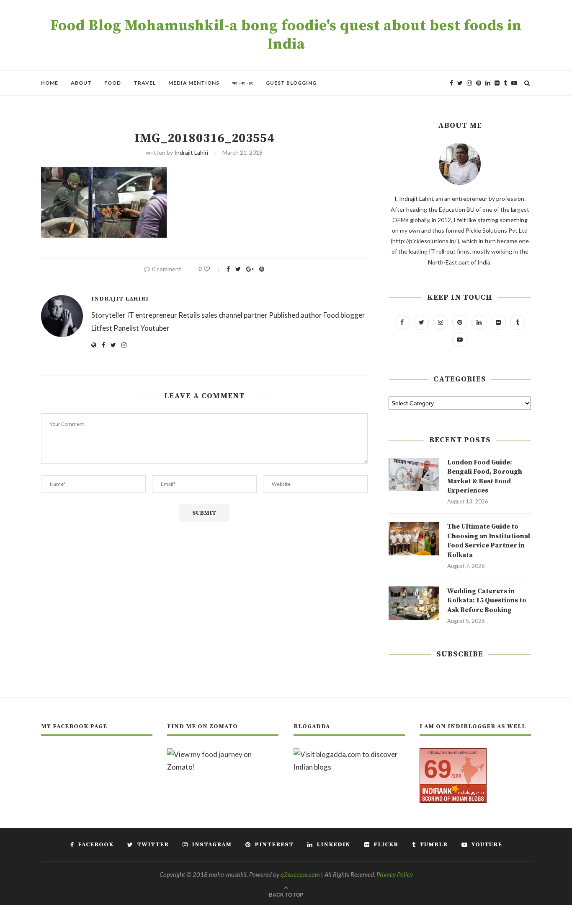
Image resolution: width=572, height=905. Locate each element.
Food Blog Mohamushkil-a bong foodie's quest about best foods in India (286, 35)
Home (49, 83)
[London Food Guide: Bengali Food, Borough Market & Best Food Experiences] (414, 474)
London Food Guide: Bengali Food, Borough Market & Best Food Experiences (484, 476)
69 (437, 769)
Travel (145, 83)
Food (112, 83)
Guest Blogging (291, 83)
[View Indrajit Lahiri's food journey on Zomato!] (222, 754)
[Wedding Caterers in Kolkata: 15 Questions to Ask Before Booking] (414, 603)
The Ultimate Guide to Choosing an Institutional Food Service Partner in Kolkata (488, 540)
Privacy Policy (394, 874)
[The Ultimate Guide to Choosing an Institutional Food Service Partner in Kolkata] (414, 538)
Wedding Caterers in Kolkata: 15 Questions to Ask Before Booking (486, 600)
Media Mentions (193, 83)
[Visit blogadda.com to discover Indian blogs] (349, 754)
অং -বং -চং (242, 83)
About (81, 83)
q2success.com (300, 874)
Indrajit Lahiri (191, 152)
